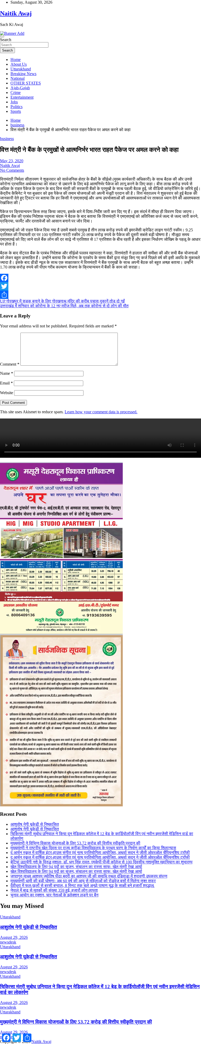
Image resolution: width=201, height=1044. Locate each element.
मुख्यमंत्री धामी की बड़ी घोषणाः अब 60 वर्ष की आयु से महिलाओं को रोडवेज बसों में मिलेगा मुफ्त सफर (83, 881)
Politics (16, 106)
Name (6, 373)
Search (5, 39)
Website (6, 392)
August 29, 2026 (14, 937)
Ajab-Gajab (20, 88)
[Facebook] (100, 278)
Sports (15, 111)
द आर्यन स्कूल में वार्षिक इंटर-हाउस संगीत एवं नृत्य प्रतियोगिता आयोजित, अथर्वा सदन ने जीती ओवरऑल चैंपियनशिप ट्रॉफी (100, 852)
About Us (18, 64)
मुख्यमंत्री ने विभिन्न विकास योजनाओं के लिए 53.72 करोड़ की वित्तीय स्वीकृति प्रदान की (75, 843)
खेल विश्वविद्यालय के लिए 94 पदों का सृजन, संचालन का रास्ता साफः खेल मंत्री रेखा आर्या (76, 866)
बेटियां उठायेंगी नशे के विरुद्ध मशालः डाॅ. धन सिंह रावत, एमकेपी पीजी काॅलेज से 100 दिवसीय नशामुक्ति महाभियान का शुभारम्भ (101, 862)
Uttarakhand (20, 69)
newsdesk (8, 942)
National (17, 78)
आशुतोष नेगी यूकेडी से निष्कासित (34, 824)
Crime (15, 92)
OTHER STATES (25, 83)
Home (15, 59)
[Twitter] (100, 286)
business (7, 138)
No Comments (12, 170)
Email (6, 383)
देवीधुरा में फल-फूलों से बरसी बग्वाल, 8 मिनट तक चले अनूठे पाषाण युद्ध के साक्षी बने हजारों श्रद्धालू (82, 885)
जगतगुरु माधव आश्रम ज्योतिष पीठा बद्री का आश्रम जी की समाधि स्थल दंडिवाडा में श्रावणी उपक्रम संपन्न (88, 876)
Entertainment (22, 97)
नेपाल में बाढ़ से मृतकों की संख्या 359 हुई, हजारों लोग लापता (54, 890)
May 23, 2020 (11, 161)
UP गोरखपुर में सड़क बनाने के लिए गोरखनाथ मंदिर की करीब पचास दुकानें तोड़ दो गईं (62, 301)
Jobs (14, 102)
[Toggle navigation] (2, 36)
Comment (9, 364)
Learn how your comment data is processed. (101, 412)
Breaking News (23, 73)
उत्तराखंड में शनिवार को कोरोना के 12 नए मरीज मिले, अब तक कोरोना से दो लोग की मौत (64, 306)
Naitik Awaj (16, 13)
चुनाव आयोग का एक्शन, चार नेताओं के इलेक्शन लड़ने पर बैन (54, 895)
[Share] (100, 295)
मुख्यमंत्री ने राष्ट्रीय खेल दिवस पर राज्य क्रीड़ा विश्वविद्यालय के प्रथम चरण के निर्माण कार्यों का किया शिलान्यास (93, 848)
